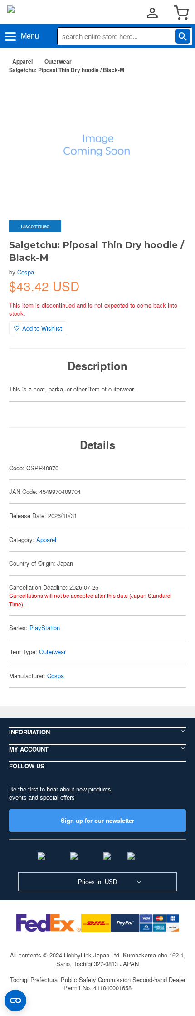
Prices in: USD (97, 882)
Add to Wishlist (42, 328)
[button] (169, 94)
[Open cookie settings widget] (15, 1000)
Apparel (22, 61)
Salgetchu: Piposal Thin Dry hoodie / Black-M (66, 70)
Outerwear (58, 61)
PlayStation (44, 627)
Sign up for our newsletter (97, 820)
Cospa (25, 272)
